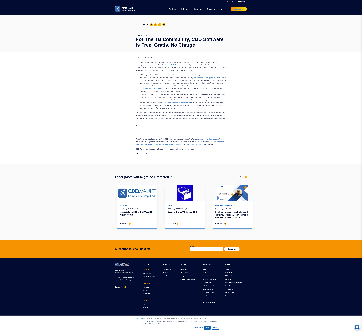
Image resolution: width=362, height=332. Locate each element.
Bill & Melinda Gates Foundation (174, 65)
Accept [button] (207, 327)
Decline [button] (215, 327)
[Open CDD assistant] (357, 327)
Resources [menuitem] (211, 9)
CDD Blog (144, 153)
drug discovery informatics (207, 139)
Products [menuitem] (146, 264)
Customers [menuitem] (198, 9)
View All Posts (238, 177)
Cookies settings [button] (198, 327)
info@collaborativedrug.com (150, 88)
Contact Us (119, 287)
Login (231, 1)
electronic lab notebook (196, 144)
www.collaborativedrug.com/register (206, 78)
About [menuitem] (223, 9)
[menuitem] (173, 9)
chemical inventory (176, 144)
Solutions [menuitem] (184, 9)
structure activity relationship (156, 144)
